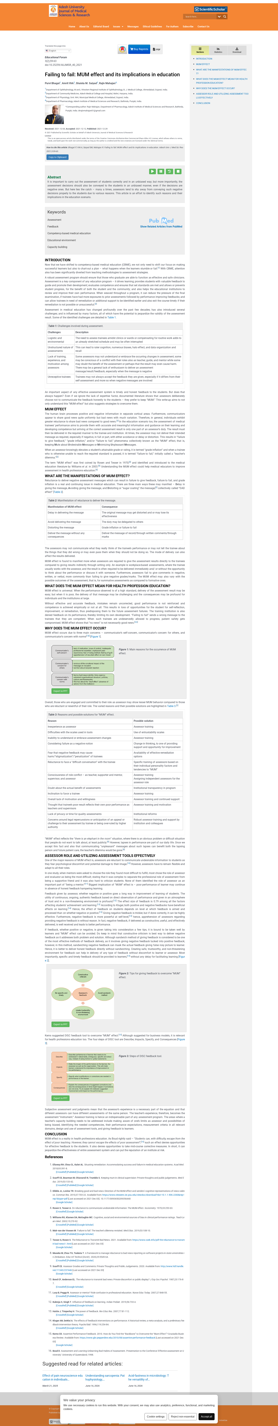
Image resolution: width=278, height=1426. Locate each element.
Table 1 (111, 317)
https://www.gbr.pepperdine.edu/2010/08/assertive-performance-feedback (117, 1337)
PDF (158, 49)
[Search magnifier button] (224, 16)
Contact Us (203, 26)
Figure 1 (95, 636)
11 (86, 884)
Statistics (218, 52)
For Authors (172, 26)
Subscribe (188, 26)
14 (69, 908)
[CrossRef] (61, 1172)
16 (142, 1142)
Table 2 (58, 492)
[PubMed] (72, 1172)
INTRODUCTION (204, 58)
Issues (116, 26)
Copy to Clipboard (57, 157)
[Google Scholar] (85, 1172)
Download (237, 52)
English (52, 51)
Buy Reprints (140, 49)
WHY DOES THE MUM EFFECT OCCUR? (215, 88)
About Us (84, 26)
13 (98, 904)
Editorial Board (101, 26)
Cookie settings (156, 1416)
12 (115, 901)
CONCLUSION (203, 103)
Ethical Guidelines (152, 26)
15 (120, 1035)
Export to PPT (60, 691)
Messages (133, 26)
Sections (200, 52)
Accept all (206, 1416)
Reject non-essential (183, 1416)
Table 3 (171, 706)
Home (72, 26)
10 (129, 863)
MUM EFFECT (203, 64)
